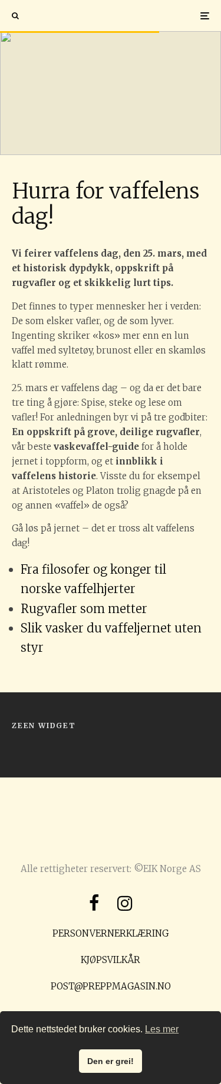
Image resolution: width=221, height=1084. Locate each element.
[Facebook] (94, 903)
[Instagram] (124, 903)
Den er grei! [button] (110, 1061)
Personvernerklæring (110, 933)
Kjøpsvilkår (110, 959)
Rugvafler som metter (84, 608)
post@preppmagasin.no (111, 986)
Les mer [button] (162, 1029)
